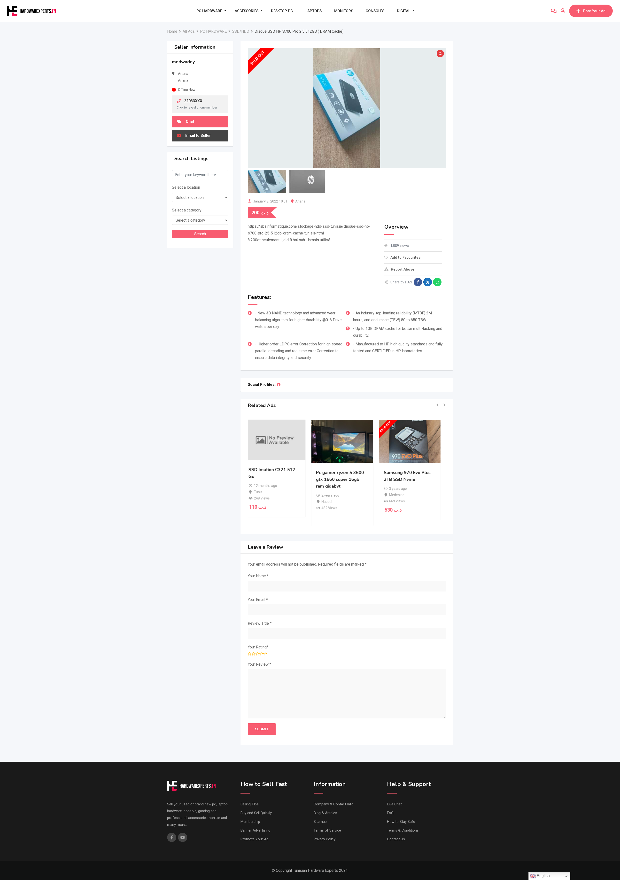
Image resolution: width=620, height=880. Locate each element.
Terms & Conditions (403, 830)
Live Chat (394, 804)
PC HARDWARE (209, 11)
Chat (189, 121)
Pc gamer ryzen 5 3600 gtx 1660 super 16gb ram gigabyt (345, 479)
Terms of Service (327, 830)
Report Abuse (402, 269)
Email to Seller (197, 135)
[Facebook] (278, 385)
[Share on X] (427, 282)
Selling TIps (249, 804)
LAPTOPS (313, 11)
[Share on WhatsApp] (437, 282)
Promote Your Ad (254, 839)
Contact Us (396, 839)
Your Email (258, 599)
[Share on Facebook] (418, 282)
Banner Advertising (255, 830)
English (543, 876)
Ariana (300, 201)
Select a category (187, 210)
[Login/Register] (563, 10)
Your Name (258, 576)
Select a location (186, 187)
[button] (437, 405)
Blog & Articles (325, 813)
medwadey (183, 62)
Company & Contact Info (334, 804)
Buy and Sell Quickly (256, 813)
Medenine (401, 495)
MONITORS (343, 11)
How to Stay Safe (401, 821)
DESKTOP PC (282, 11)
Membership (250, 821)
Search (200, 234)
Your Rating (258, 647)
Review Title (259, 623)
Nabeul (331, 502)
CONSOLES (375, 11)
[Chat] (554, 10)
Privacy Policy (324, 839)
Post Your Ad (594, 11)
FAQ (390, 813)
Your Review (259, 664)
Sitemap (320, 821)
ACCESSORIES (246, 11)
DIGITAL (403, 11)
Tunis (262, 492)
